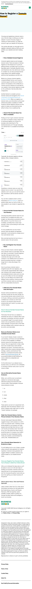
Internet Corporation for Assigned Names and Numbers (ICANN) (12, 97)
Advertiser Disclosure (9, 3)
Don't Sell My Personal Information (10, 583)
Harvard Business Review (12, 354)
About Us (3, 578)
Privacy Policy (4, 564)
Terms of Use (4, 569)
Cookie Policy (4, 573)
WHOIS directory (13, 200)
